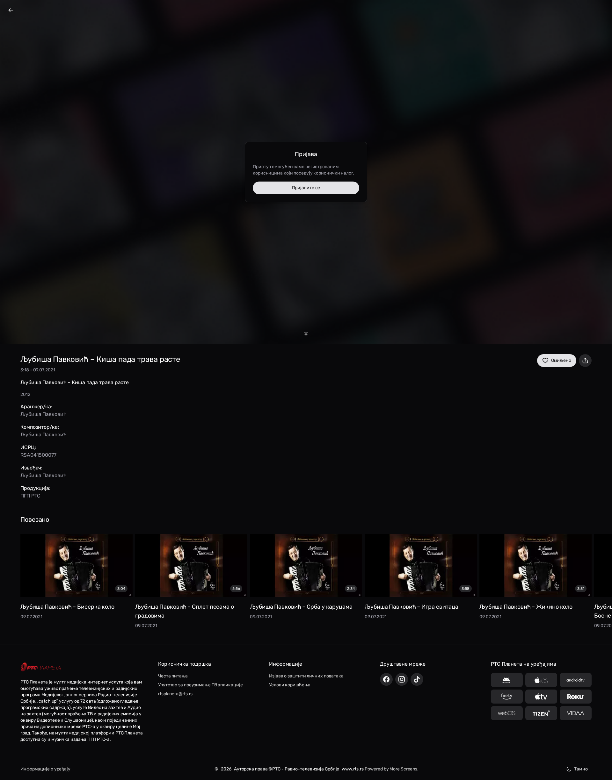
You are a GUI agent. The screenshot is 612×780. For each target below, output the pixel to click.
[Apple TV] (541, 697)
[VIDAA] (576, 713)
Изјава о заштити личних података (306, 676)
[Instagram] (401, 679)
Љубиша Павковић (43, 414)
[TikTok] (417, 679)
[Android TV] (576, 680)
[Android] (507, 680)
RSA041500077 (38, 455)
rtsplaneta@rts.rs (175, 694)
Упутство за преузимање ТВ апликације (200, 685)
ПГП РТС (30, 496)
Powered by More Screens (391, 769)
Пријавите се (306, 187)
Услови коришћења (289, 685)
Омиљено (561, 360)
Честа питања (173, 676)
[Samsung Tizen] (541, 713)
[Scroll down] (306, 334)
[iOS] (541, 680)
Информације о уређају (45, 769)
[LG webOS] (507, 713)
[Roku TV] (576, 697)
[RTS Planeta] (40, 667)
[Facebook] (386, 679)
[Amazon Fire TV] (507, 697)
